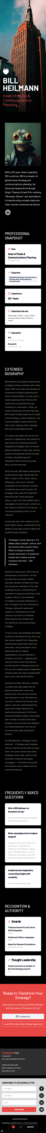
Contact (30, 1127)
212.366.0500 (6, 1056)
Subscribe (19, 1109)
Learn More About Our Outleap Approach (23, 1024)
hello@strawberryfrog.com (13, 1059)
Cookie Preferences (19, 1119)
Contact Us (24, 1016)
